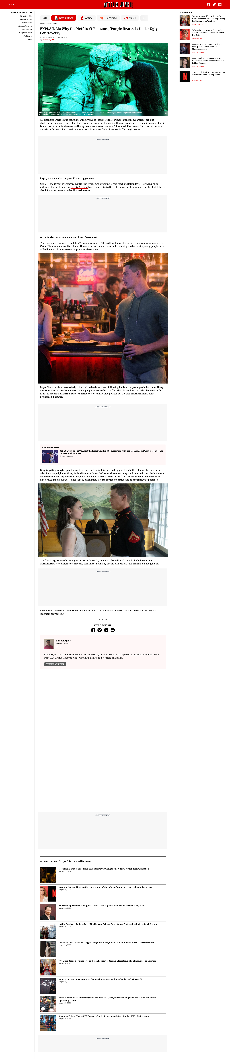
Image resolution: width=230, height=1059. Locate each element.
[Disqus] (103, 709)
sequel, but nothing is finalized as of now (75, 473)
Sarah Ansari (197, 39)
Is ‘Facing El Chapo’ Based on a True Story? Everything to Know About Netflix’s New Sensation (104, 802)
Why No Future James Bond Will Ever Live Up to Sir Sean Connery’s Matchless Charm (207, 46)
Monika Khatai (197, 81)
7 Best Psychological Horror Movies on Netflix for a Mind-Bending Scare (208, 73)
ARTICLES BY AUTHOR (55, 664)
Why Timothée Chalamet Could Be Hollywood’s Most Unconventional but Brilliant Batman (208, 60)
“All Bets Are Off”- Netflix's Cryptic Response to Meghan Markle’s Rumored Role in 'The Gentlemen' (107, 876)
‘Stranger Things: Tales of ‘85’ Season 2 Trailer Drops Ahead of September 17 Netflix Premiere (104, 949)
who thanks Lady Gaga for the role (59, 476)
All (45, 18)
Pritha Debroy (197, 25)
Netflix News (52, 24)
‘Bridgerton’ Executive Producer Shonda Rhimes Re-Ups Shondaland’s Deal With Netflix (101, 912)
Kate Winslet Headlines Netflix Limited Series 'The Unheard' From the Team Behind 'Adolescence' (106, 820)
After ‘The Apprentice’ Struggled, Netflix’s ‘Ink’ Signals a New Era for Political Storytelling (102, 839)
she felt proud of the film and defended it (121, 476)
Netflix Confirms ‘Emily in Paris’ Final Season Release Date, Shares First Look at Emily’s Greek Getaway (109, 857)
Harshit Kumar (198, 53)
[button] (166, 113)
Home (11, 4)
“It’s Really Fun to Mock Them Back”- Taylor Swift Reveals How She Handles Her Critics (208, 32)
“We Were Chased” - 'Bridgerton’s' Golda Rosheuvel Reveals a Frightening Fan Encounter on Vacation (107, 894)
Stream (119, 610)
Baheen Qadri (48, 40)
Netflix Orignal (79, 187)
